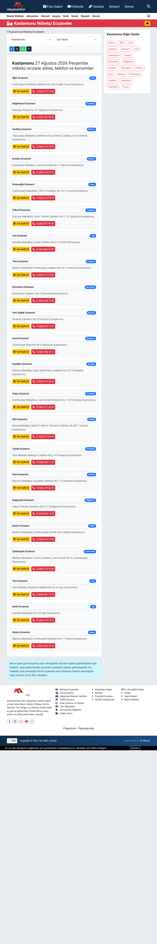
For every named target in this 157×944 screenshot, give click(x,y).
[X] (15, 721)
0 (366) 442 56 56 (45, 117)
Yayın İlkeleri (130, 696)
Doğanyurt (128, 61)
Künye (129, 6)
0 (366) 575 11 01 (45, 326)
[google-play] (86, 728)
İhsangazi (126, 67)
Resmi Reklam (15, 16)
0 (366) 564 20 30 (45, 645)
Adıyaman (32, 16)
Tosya (126, 86)
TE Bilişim (145, 740)
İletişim (114, 6)
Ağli (121, 42)
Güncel (45, 16)
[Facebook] (9, 721)
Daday (127, 55)
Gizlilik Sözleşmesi (105, 699)
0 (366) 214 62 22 (45, 488)
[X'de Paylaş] (17, 48)
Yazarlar (98, 6)
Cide (136, 49)
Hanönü (112, 67)
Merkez (121, 74)
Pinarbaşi (135, 74)
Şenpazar (125, 80)
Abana (111, 42)
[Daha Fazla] (28, 48)
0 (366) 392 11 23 (45, 462)
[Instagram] (20, 721)
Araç (130, 42)
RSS (13, 740)
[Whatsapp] (32, 721)
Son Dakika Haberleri (70, 709)
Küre (110, 74)
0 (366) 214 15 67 (45, 146)
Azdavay (112, 49)
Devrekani (113, 61)
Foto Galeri (54, 6)
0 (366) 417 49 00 (45, 223)
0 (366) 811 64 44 (45, 436)
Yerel (66, 16)
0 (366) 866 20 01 (45, 249)
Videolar (78, 6)
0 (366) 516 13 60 (45, 568)
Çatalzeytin (114, 55)
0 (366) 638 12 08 (45, 300)
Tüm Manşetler (67, 706)
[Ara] (148, 6)
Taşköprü (113, 86)
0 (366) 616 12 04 (45, 539)
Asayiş (56, 16)
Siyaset (85, 16)
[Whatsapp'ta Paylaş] (23, 48)
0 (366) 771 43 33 (45, 407)
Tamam (134, 748)
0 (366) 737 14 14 (45, 620)
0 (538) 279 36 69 (45, 381)
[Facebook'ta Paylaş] (12, 48)
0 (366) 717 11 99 (45, 275)
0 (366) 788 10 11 (45, 352)
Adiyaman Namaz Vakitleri (73, 696)
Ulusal (96, 16)
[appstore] (69, 728)
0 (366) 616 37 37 (45, 172)
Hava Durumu (67, 693)
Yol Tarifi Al (23, 91)
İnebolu (139, 67)
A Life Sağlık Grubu (134, 689)
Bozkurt (125, 49)
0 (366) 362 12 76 (45, 594)
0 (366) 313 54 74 (45, 198)
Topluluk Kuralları (104, 696)
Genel (74, 16)
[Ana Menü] (148, 16)
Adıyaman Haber (103, 689)
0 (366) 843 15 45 (45, 513)
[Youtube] (26, 721)
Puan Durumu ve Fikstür (72, 703)
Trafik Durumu (67, 699)
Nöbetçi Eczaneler (69, 689)
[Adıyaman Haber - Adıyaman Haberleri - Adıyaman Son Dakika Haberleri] (18, 6)
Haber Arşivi (66, 713)
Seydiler (112, 80)
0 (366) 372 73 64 (45, 91)
